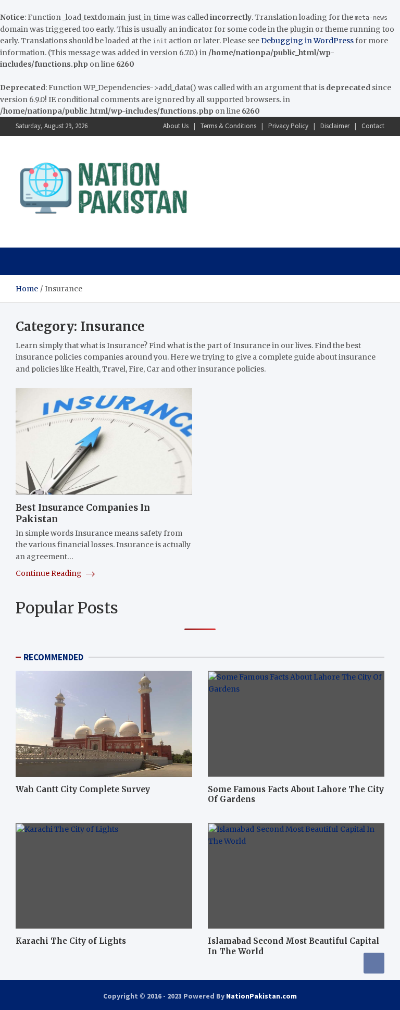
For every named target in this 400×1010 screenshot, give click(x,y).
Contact (372, 125)
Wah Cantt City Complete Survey (83, 789)
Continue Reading (49, 573)
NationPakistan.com (261, 996)
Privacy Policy (288, 125)
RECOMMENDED (53, 657)
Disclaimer (334, 125)
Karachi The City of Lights (71, 941)
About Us (176, 125)
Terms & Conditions (228, 125)
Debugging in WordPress (307, 40)
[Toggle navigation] (28, 261)
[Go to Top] (374, 963)
